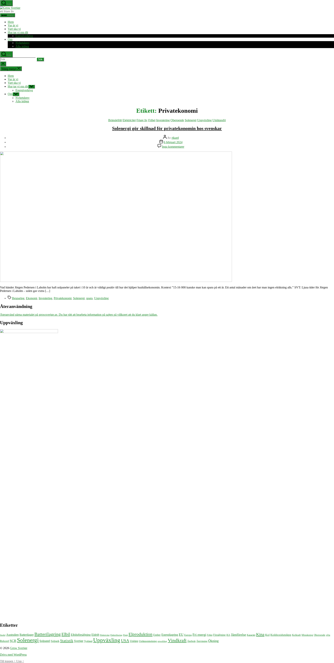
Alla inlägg (22, 46)
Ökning (213, 641)
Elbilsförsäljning (81, 634)
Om (10, 39)
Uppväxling (204, 120)
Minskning (307, 635)
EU (181, 635)
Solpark (55, 641)
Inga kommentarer (173, 146)
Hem (11, 22)
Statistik (66, 640)
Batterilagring (47, 634)
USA (125, 640)
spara (89, 298)
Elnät (125, 635)
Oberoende (177, 120)
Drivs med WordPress (13, 654)
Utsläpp (134, 641)
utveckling (162, 641)
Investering (163, 120)
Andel (2, 635)
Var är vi (13, 25)
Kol (267, 634)
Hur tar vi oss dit (18, 32)
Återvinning (201, 641)
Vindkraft (177, 640)
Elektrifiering (116, 635)
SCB (13, 641)
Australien (12, 634)
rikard (175, 137)
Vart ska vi (14, 29)
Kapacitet (251, 635)
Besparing (18, 298)
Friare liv (141, 120)
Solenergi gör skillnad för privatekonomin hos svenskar (167, 128)
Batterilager (27, 634)
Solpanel (44, 641)
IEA (228, 635)
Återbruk (191, 641)
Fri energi (199, 635)
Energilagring (169, 635)
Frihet (151, 120)
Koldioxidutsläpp (280, 634)
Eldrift (95, 634)
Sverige (78, 641)
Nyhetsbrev (22, 42)
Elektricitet (129, 120)
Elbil (65, 634)
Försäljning (219, 634)
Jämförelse (238, 635)
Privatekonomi (63, 298)
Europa (188, 635)
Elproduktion (141, 634)
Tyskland (88, 641)
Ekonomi (31, 298)
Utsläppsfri (219, 120)
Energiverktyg (24, 35)
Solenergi (190, 120)
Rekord (4, 641)
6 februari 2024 (173, 142)
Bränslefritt (115, 120)
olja (328, 635)
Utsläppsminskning (148, 641)
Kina (260, 634)
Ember (157, 634)
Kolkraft (296, 634)
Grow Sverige (18, 648)
